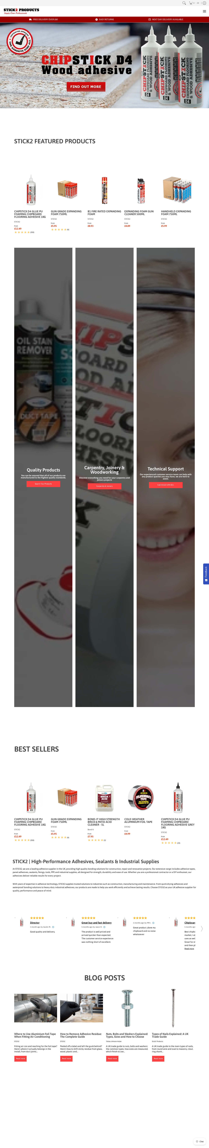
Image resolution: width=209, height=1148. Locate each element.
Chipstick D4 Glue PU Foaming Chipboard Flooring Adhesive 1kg (30, 214)
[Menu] (204, 11)
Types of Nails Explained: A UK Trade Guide (170, 1035)
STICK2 (17, 222)
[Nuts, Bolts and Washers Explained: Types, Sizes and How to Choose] (127, 1008)
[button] (202, 928)
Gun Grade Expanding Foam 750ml (66, 213)
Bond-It (91, 830)
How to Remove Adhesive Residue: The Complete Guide (81, 1035)
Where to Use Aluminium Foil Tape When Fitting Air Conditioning (35, 1035)
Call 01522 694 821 (165, 485)
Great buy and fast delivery (97, 922)
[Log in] (204, 3)
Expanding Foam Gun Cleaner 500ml (139, 213)
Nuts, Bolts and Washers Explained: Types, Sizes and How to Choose (127, 1035)
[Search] (184, 3)
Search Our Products (43, 484)
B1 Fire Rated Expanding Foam (104, 213)
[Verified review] (53, 927)
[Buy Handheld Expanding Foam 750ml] (178, 190)
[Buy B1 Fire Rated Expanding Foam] (104, 190)
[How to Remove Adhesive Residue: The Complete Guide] (81, 1008)
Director (34, 922)
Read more (20, 1058)
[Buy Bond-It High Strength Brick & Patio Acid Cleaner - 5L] (104, 798)
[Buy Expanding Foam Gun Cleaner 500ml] (141, 190)
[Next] (108, 105)
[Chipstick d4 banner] (104, 65)
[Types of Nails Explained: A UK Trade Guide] (173, 1008)
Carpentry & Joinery (104, 486)
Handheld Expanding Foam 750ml (176, 213)
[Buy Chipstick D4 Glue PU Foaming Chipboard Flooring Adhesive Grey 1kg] (178, 798)
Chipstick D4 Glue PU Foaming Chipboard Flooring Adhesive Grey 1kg (177, 823)
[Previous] (101, 105)
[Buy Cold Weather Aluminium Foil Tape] (141, 798)
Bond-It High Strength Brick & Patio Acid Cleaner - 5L (104, 822)
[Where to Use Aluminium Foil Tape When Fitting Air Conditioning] (35, 1008)
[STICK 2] (21, 11)
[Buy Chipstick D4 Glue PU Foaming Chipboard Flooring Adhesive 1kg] (31, 190)
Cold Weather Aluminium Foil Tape (138, 820)
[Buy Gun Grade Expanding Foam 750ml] (68, 190)
